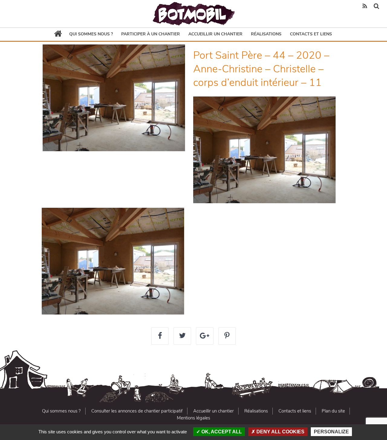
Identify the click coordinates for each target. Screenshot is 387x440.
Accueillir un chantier (215, 34)
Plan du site (333, 411)
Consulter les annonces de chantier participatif (137, 411)
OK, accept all (221, 431)
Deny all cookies (279, 431)
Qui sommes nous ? (91, 34)
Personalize (331, 431)
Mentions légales (193, 418)
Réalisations (266, 34)
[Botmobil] (193, 14)
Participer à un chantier (150, 34)
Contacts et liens (311, 34)
